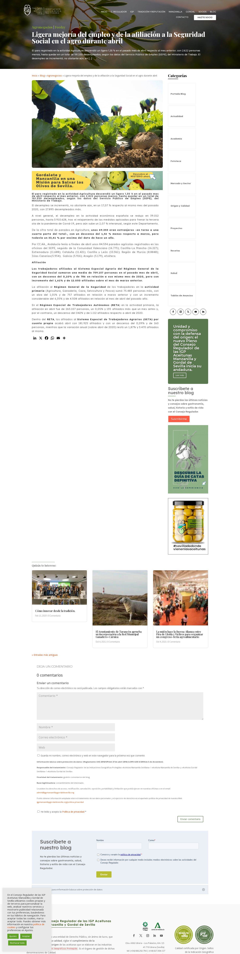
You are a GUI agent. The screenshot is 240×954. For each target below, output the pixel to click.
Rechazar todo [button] (17, 942)
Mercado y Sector (181, 183)
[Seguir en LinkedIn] (203, 312)
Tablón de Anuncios (182, 295)
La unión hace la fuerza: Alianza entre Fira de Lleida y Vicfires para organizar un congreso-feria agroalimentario (179, 634)
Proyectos (176, 228)
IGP (132, 12)
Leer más (180, 364)
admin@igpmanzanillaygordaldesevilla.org (55, 792)
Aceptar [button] (26, 936)
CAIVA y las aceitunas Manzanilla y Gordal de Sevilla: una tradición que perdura (186, 348)
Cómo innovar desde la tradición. (55, 611)
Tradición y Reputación (151, 12)
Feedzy (60, 27)
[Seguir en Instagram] (180, 312)
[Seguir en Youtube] (195, 312)
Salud (174, 273)
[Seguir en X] (188, 312)
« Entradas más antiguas (45, 654)
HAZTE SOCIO (205, 17)
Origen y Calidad (180, 205)
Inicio (104, 12)
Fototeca (176, 161)
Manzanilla (175, 12)
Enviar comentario (190, 819)
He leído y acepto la (63, 811)
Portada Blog (178, 93)
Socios (202, 12)
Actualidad (177, 116)
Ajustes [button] (13, 936)
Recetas (175, 250)
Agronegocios (42, 27)
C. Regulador (119, 12)
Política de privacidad (73, 811)
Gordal (190, 12)
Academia (176, 138)
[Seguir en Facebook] (173, 312)
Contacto (182, 17)
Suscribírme (179, 419)
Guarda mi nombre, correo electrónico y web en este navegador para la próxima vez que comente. (93, 755)
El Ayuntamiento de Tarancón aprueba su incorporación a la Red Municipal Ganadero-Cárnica (119, 634)
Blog (213, 12)
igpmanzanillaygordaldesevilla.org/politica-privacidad (60, 802)
